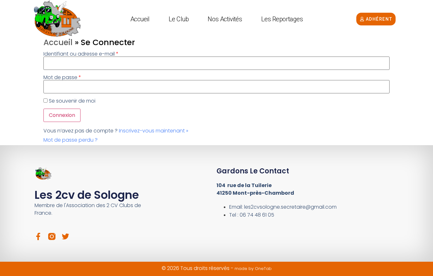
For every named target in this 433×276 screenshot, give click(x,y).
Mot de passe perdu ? (70, 140)
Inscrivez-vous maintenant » (153, 130)
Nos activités (225, 19)
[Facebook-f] (38, 236)
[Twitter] (65, 236)
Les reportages (282, 19)
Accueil (140, 19)
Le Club (179, 19)
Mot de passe (62, 77)
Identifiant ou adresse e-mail (81, 54)
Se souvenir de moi (72, 101)
